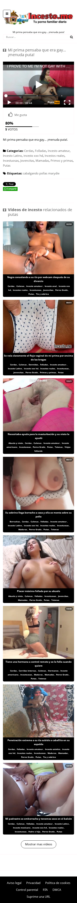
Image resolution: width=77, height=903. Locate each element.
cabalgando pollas (35, 173)
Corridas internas (27, 670)
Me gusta (20, 115)
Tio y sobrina (42, 294)
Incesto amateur (59, 151)
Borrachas (15, 521)
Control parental (27, 890)
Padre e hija (34, 831)
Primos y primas (62, 160)
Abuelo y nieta (15, 596)
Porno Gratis (61, 290)
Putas (6, 165)
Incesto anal (51, 286)
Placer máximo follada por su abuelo (38, 591)
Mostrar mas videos (38, 844)
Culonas (20, 286)
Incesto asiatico (52, 749)
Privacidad (33, 883)
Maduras (22, 529)
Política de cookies (57, 883)
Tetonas (59, 447)
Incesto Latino (12, 156)
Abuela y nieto (15, 443)
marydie (53, 173)
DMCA (57, 890)
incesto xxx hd (33, 156)
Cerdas (28, 151)
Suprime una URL (38, 896)
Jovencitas (27, 160)
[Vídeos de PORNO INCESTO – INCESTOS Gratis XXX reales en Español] (38, 8)
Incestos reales (55, 156)
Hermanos (53, 670)
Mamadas (42, 160)
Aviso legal (14, 883)
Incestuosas (11, 160)
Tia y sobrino (49, 757)
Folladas (40, 151)
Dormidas (33, 364)
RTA (45, 890)
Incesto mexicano (21, 827)
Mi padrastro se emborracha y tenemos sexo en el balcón (38, 818)
